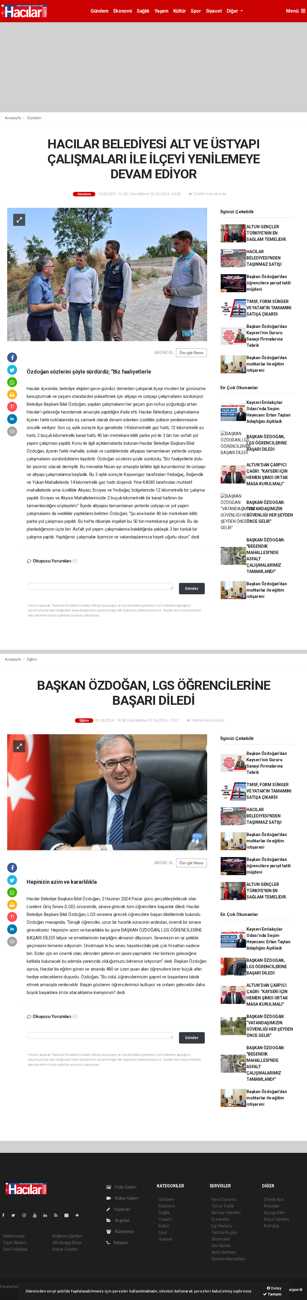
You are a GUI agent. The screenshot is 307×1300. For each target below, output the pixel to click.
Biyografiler (274, 1212)
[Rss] (58, 1215)
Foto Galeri (125, 1187)
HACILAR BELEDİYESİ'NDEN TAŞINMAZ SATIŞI (264, 258)
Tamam (274, 1294)
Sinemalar (220, 1239)
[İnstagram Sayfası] (26, 1215)
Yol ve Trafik (222, 1206)
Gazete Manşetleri (228, 1258)
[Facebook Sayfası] (5, 1215)
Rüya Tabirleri (276, 1219)
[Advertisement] (153, 67)
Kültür (179, 11)
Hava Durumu (224, 1199)
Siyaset (214, 11)
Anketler (271, 1206)
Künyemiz (124, 1231)
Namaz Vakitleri (225, 1212)
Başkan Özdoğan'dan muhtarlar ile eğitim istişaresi (266, 364)
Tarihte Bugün (224, 1232)
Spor (196, 11)
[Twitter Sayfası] (15, 1215)
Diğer (233, 11)
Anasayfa (13, 118)
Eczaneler (220, 1219)
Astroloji (271, 1225)
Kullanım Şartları (67, 1236)
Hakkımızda (14, 1236)
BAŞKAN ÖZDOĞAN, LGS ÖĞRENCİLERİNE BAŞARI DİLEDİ (266, 443)
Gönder (191, 588)
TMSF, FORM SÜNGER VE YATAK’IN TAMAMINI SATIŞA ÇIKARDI (268, 308)
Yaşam (161, 11)
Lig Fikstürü (221, 1225)
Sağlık (143, 11)
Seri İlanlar (221, 1245)
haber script (11, 1292)
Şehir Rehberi (223, 1252)
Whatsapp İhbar (67, 1242)
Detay (276, 1288)
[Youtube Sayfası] (37, 1215)
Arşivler (122, 1220)
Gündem (100, 11)
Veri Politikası (15, 1249)
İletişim (120, 1242)
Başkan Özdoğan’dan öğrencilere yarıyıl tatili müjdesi (268, 283)
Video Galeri (126, 1198)
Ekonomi (122, 11)
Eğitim (32, 659)
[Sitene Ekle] (80, 1215)
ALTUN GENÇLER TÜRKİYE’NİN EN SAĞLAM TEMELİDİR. (266, 233)
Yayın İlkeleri (14, 1242)
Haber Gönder (65, 1249)
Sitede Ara (273, 1199)
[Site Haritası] (68, 1215)
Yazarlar (121, 1209)
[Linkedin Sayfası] (47, 1215)
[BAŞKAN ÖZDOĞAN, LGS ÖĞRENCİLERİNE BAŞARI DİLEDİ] (107, 792)
